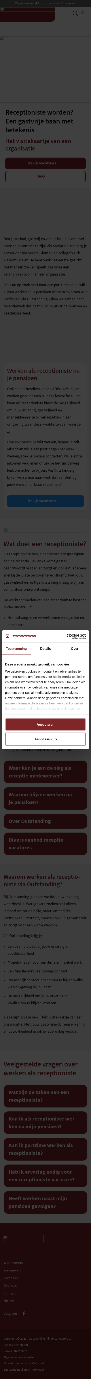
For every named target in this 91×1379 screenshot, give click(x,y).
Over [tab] (74, 648)
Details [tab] (45, 648)
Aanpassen (43, 739)
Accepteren (45, 724)
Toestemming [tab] (16, 648)
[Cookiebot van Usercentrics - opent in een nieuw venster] (66, 636)
